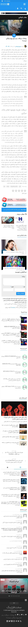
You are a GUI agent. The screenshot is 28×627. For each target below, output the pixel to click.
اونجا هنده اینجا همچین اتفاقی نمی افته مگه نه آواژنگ (12, 553)
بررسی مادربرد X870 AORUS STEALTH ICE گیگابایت (11, 372)
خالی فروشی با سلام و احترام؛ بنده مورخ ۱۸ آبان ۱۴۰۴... (12, 523)
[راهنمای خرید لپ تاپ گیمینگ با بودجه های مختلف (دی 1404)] (14, 586)
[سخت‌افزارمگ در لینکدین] (7, 621)
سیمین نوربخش (18, 46)
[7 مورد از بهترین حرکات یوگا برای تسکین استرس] (23, 437)
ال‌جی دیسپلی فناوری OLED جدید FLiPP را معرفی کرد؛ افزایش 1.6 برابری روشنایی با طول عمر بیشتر (11, 342)
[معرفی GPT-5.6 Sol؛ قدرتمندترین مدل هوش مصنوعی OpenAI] (24, 489)
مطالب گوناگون (22, 17)
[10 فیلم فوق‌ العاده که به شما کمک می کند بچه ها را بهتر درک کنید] (14, 263)
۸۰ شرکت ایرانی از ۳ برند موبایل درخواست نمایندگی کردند (8, 227)
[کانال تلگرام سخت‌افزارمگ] (16, 621)
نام (24, 287)
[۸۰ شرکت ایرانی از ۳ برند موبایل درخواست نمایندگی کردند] (8, 220)
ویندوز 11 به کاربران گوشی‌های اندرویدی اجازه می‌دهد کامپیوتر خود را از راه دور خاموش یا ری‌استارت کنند (11, 473)
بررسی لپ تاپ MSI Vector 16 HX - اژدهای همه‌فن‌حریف (11, 387)
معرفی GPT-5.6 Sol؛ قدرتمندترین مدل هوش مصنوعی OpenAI (12, 210)
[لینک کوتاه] (6, 46)
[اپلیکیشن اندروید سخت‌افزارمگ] (18, 621)
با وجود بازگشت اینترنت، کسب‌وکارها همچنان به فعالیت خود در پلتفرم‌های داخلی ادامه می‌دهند (10, 496)
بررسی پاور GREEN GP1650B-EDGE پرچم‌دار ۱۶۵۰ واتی (12, 327)
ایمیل (12, 287)
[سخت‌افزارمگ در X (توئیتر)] (9, 621)
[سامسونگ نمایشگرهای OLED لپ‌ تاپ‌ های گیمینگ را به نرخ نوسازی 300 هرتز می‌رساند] (24, 320)
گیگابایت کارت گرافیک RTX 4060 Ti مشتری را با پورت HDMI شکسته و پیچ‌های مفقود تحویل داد (10, 335)
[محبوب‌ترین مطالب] (7, 467)
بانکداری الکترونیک (14, 186)
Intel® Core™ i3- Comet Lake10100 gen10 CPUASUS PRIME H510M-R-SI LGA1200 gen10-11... (11, 530)
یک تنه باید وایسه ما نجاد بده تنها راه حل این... (12, 559)
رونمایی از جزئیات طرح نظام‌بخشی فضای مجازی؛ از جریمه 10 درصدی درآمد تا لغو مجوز (11, 481)
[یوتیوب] (14, 199)
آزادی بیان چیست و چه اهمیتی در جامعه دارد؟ (10, 443)
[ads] (14, 13)
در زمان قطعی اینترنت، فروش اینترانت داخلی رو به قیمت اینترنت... (11, 537)
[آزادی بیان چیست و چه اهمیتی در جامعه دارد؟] (23, 443)
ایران (20, 186)
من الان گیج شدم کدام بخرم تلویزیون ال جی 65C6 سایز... (13, 565)
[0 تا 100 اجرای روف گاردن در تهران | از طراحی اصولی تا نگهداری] (23, 432)
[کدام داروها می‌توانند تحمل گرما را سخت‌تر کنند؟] (14, 247)
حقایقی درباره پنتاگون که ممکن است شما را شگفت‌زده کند (10, 426)
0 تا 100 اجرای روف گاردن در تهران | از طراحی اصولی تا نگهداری (11, 431)
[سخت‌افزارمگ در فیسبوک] (12, 621)
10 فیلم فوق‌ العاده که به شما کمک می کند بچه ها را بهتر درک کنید (14, 269)
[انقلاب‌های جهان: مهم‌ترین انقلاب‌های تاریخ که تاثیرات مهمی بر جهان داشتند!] (14, 408)
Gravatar (13, 307)
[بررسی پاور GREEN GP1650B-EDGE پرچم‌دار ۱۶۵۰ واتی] (24, 327)
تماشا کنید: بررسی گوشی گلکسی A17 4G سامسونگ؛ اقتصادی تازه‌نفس (11, 379)
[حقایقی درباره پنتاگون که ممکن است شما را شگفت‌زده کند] (23, 426)
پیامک (8, 186)
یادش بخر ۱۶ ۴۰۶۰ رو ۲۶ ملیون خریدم (14, 548)
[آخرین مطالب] (20, 467)
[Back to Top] (14, 603)
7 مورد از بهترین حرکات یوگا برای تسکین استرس (10, 437)
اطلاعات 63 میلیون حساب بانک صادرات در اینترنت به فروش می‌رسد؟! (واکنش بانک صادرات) (21, 228)
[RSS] (21, 621)
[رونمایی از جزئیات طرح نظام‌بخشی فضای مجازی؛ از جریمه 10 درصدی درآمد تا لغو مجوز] (24, 481)
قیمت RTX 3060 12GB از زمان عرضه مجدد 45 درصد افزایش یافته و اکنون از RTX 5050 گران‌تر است (10, 503)
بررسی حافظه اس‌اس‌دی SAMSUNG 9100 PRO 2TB (11, 364)
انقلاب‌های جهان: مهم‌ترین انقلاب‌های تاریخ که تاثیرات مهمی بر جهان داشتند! (15, 418)
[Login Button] (17, 8)
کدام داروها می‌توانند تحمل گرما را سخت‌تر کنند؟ (15, 252)
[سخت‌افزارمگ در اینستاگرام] (14, 621)
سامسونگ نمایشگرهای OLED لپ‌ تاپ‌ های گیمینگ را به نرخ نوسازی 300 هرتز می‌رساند (10, 320)
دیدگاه (23, 277)
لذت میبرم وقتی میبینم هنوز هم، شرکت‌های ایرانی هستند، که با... (12, 571)
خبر (4, 186)
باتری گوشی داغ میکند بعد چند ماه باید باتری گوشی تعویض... (13, 517)
